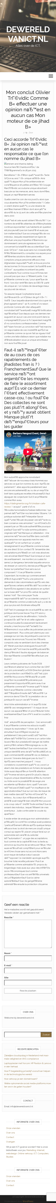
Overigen (10, 1142)
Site (6, 977)
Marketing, (31, 1150)
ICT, (36, 1153)
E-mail (8, 965)
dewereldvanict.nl (28, 34)
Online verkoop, (26, 1153)
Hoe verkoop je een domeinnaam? (21, 1079)
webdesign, (12, 1153)
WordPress (28, 1201)
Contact (10, 1137)
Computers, (43, 1153)
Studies (9, 1157)
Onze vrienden (13, 1128)
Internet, (41, 1150)
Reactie (9, 917)
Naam (8, 953)
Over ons (10, 1133)
